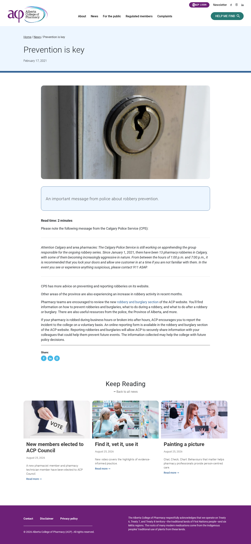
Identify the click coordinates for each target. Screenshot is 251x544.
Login (203, 4)
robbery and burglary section (138, 302)
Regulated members (139, 16)
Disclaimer (46, 518)
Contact (28, 518)
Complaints (164, 16)
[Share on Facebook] (43, 358)
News (94, 16)
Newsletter (220, 5)
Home (27, 37)
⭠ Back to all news (126, 392)
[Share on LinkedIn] (50, 358)
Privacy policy (69, 518)
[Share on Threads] (57, 358)
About (82, 16)
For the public (112, 16)
